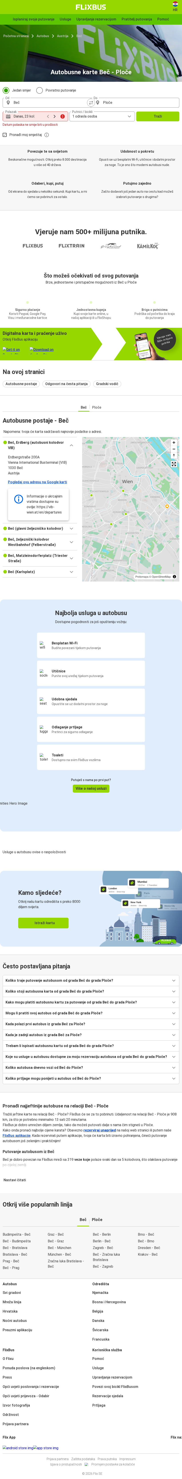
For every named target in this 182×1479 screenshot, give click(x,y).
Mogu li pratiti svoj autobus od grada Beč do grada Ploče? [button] (54, 1013)
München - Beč (59, 1254)
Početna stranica (16, 36)
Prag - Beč (11, 1261)
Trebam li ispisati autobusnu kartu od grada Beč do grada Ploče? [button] (60, 1046)
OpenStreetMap (161, 576)
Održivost (11, 1415)
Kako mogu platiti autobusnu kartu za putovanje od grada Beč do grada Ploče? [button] (71, 1002)
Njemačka (100, 1293)
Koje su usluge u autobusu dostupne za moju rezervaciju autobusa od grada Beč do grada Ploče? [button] (86, 1057)
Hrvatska (10, 1311)
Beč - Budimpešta (17, 1241)
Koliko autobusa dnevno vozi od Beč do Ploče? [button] (44, 1067)
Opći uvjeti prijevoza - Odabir (26, 1396)
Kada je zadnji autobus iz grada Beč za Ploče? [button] (44, 1035)
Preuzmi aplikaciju (17, 1330)
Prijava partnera (16, 1424)
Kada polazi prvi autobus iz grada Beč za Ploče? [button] (45, 1024)
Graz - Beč (56, 1234)
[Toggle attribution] (174, 576)
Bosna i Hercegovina (109, 1302)
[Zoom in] (174, 442)
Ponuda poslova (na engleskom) (29, 1368)
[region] (130, 509)
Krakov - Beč (148, 1254)
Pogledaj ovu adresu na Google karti (37, 482)
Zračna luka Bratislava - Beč (66, 1264)
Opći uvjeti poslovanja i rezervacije (31, 1387)
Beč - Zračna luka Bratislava (106, 1257)
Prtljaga (98, 1405)
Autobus (43, 36)
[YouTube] (174, 1448)
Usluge (98, 1368)
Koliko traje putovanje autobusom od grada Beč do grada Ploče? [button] (59, 980)
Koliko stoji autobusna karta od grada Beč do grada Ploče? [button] (55, 991)
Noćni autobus (15, 1321)
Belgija (97, 1311)
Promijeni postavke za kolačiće (113, 1464)
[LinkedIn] (175, 1448)
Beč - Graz (56, 1241)
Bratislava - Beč (15, 1254)
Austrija (62, 36)
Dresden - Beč (149, 1248)
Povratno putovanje (61, 90)
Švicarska (100, 1330)
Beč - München (59, 1248)
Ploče (96, 407)
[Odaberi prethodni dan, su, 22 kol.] (48, 116)
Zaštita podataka (83, 1459)
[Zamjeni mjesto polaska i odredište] (91, 103)
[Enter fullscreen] (174, 464)
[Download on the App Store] (45, 1448)
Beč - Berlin (102, 1234)
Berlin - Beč (102, 1241)
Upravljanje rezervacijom (112, 1377)
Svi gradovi (12, 1293)
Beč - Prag (11, 1268)
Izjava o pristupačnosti (66, 1464)
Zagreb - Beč (103, 1248)
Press (7, 1377)
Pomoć (98, 1359)
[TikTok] (178, 1448)
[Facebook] (171, 1448)
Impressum (127, 1459)
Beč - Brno (146, 1241)
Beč (79, 36)
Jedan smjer (21, 90)
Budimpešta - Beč (17, 1234)
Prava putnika (107, 1459)
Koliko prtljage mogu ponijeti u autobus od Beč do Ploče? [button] (53, 1078)
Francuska (100, 1339)
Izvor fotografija (16, 1405)
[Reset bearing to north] (174, 455)
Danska (98, 1321)
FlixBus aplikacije (16, 1135)
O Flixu (8, 1359)
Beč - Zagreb (103, 1266)
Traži (158, 116)
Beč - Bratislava (15, 1248)
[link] (91, 909)
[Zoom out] (174, 449)
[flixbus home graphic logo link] (91, 7)
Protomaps (141, 576)
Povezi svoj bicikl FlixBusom (115, 1387)
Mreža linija (12, 1302)
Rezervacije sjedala (107, 1396)
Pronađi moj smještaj (25, 135)
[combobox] (51, 102)
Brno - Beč (146, 1234)
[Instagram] (172, 1448)
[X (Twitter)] (176, 1448)
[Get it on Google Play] (18, 1448)
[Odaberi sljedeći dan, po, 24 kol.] (54, 116)
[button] (40, 445)
